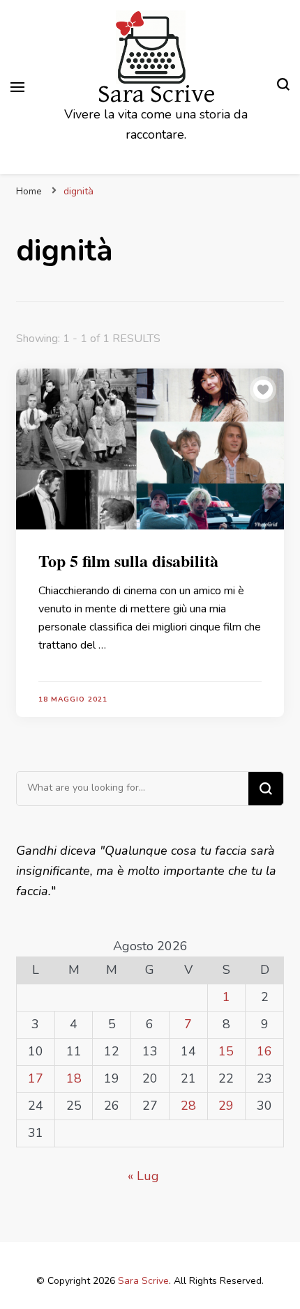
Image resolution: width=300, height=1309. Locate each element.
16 (264, 1051)
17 (35, 1078)
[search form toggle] (283, 86)
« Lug (143, 1176)
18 (74, 1078)
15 (226, 1051)
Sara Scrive (156, 94)
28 (188, 1105)
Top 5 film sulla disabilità (128, 560)
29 (226, 1105)
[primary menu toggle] (17, 87)
